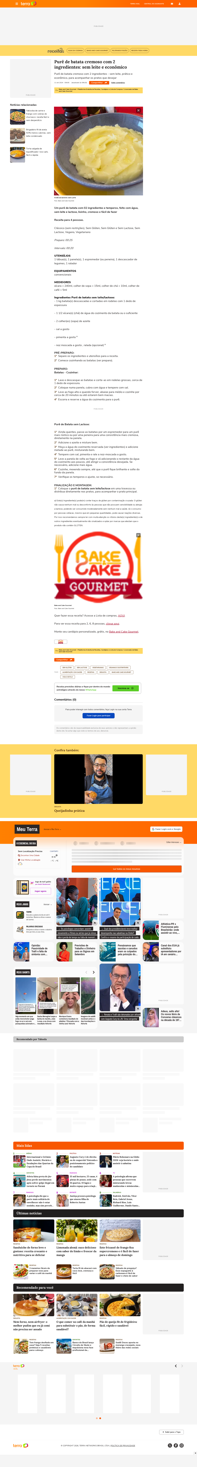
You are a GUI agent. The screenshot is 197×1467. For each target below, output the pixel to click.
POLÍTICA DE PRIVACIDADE (123, 1445)
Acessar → (48, 904)
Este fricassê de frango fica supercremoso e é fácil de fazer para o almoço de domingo (119, 1251)
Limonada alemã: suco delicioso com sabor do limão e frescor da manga (76, 1251)
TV (114, 1173)
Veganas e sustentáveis (118, 668)
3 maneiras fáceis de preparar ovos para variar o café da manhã (40, 1271)
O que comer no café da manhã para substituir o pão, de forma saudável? (75, 1325)
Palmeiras (117, 1193)
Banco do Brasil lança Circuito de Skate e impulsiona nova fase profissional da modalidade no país (83, 1346)
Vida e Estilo (67, 677)
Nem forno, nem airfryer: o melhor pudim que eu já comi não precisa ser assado (31, 1325)
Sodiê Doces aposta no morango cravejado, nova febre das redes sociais (128, 1345)
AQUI (121, 615)
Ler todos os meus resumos (126, 869)
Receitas (90, 672)
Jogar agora (40, 891)
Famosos (73, 1173)
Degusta (103, 672)
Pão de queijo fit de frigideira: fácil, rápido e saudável (118, 1323)
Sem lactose (82, 668)
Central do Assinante (154, 4)
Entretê (73, 1193)
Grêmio (29, 1153)
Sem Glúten (67, 668)
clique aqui (112, 623)
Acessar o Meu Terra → (52, 829)
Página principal (28, 4)
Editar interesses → (174, 842)
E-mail (172, 4)
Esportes (30, 1173)
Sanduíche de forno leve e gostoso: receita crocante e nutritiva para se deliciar (30, 1251)
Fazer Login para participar (98, 715)
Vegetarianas (98, 668)
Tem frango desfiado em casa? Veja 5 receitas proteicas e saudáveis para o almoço (41, 1346)
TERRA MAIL (135, 4)
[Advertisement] (163, 1271)
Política (73, 1153)
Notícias (116, 1153)
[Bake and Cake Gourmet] (60, 642)
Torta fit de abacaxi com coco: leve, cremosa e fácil (85, 1271)
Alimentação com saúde (72, 672)
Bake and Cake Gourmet (123, 631)
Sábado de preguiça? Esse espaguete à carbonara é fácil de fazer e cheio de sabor (126, 1272)
